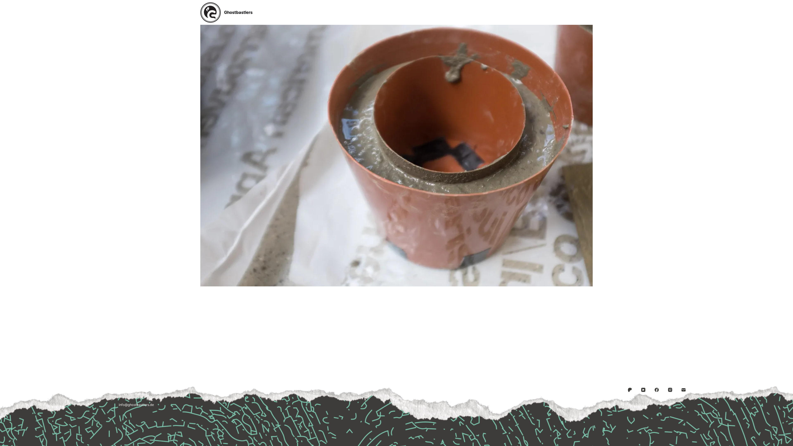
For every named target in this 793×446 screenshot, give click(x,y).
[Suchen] (591, 12)
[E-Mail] (683, 390)
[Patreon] (630, 390)
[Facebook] (657, 390)
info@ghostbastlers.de (136, 405)
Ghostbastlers (238, 12)
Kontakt (422, 12)
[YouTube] (643, 390)
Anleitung (370, 12)
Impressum (451, 12)
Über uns (396, 394)
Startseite (341, 12)
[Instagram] (670, 390)
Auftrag (397, 12)
